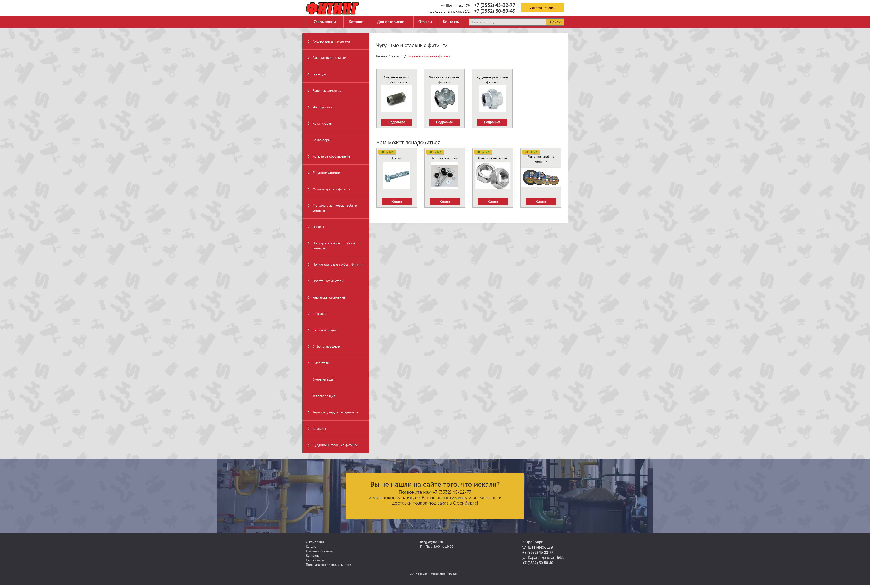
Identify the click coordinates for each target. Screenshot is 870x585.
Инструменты (323, 107)
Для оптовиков (390, 21)
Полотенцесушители (328, 281)
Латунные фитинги (326, 172)
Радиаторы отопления (329, 297)
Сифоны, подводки (326, 346)
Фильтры (319, 429)
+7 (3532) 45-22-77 (494, 5)
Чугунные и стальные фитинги (335, 445)
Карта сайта (315, 560)
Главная (381, 56)
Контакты (451, 21)
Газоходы (319, 74)
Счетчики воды (323, 379)
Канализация (322, 123)
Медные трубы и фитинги (331, 189)
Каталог (356, 21)
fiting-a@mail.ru (431, 542)
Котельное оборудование (331, 156)
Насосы (318, 227)
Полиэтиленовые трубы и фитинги (338, 264)
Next (571, 181)
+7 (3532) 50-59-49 (494, 11)
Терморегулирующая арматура (335, 412)
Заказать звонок (542, 8)
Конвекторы (321, 140)
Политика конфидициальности (328, 564)
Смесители (321, 363)
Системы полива (325, 330)
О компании (325, 21)
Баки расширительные (329, 58)
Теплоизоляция (324, 396)
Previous (372, 181)
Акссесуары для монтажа (331, 41)
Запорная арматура (327, 90)
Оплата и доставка (320, 551)
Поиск (555, 21)
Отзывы (425, 21)
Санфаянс (320, 314)
